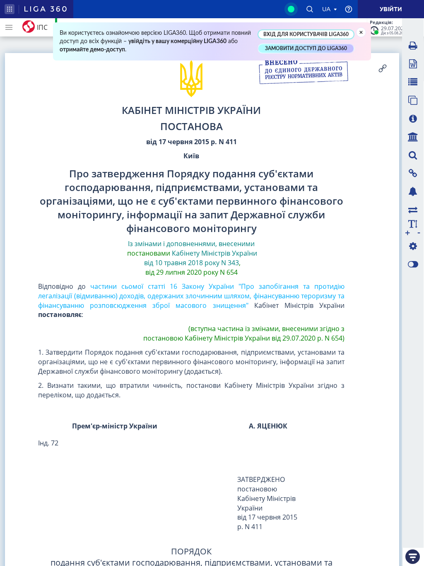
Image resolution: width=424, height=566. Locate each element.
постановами (148, 253)
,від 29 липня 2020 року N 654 (193, 267)
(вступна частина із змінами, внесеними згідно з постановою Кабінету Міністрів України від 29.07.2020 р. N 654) (243, 333)
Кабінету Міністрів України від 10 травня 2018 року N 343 (200, 258)
